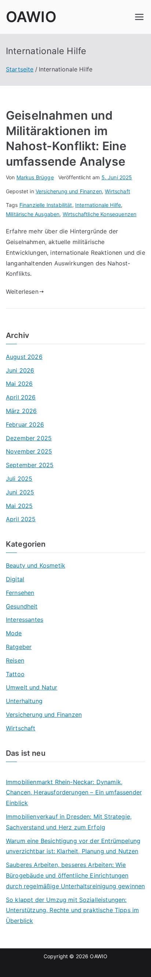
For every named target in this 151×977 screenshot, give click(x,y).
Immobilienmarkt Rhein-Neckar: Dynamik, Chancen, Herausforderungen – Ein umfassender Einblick (74, 792)
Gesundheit (22, 606)
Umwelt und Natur (32, 687)
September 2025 (30, 465)
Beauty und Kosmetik (35, 565)
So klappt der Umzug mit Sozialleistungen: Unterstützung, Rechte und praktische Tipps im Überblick (72, 910)
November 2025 (29, 451)
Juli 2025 (19, 478)
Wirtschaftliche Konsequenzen (99, 214)
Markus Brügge (35, 177)
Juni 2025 (20, 492)
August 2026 (24, 356)
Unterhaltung (24, 701)
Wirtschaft (117, 191)
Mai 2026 (19, 383)
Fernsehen (20, 592)
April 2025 (21, 519)
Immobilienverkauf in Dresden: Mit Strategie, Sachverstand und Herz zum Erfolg (69, 822)
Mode (14, 633)
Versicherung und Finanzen (69, 191)
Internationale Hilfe (98, 205)
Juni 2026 (20, 370)
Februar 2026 (25, 424)
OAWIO (31, 17)
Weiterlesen (22, 291)
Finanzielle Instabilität (45, 205)
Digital (15, 579)
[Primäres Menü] (139, 17)
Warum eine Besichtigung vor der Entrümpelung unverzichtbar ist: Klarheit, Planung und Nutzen (73, 846)
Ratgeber (19, 646)
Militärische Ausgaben (32, 214)
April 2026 (21, 397)
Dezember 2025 (29, 438)
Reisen (15, 660)
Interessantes (24, 619)
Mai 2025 (19, 505)
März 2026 (21, 411)
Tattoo (15, 674)
